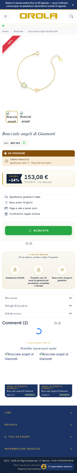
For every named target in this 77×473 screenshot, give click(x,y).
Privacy (11, 424)
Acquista (41, 230)
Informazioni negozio (22, 448)
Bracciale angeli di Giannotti (20, 391)
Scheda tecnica (13, 313)
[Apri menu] (5, 16)
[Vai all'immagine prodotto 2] (26, 117)
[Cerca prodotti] (71, 16)
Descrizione (11, 298)
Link (7, 412)
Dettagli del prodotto (16, 305)
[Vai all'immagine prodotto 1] (12, 117)
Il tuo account (17, 436)
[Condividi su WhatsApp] (24, 142)
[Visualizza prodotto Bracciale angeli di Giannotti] (21, 368)
